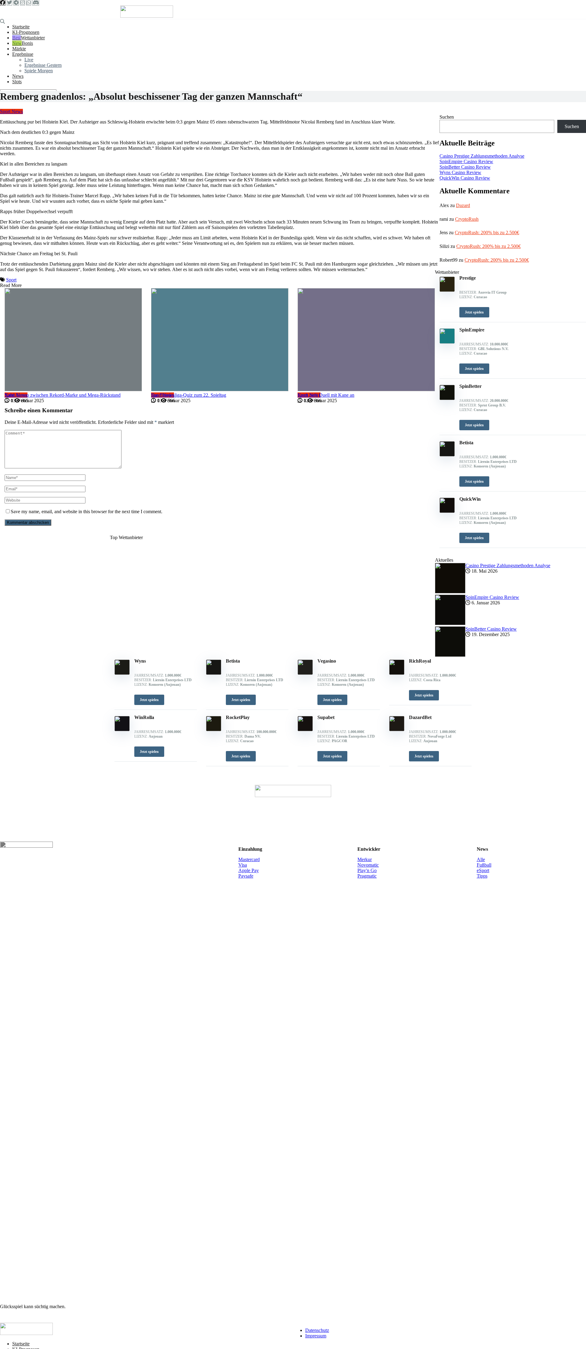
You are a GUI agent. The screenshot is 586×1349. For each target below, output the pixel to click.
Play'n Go (367, 870)
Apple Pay (248, 870)
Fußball (484, 865)
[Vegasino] (305, 673)
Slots (17, 81)
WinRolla (144, 717)
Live (28, 59)
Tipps (482, 875)
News (18, 76)
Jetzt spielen (149, 700)
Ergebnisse (22, 54)
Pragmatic (367, 875)
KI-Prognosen (25, 32)
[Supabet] (305, 729)
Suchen (447, 117)
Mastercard (249, 859)
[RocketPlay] (213, 729)
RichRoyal (420, 661)
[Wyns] (122, 673)
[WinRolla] (122, 729)
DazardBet (420, 717)
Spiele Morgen (38, 70)
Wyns (140, 661)
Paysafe (245, 875)
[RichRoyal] (396, 673)
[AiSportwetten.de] (146, 16)
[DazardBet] (396, 729)
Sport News (11, 111)
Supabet (326, 717)
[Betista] (213, 673)
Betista (233, 661)
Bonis (27, 43)
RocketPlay (238, 717)
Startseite (21, 26)
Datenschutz (317, 1330)
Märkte (19, 48)
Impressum (315, 1335)
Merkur (364, 859)
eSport (483, 870)
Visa (242, 865)
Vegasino (326, 661)
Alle (481, 859)
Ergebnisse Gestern (43, 65)
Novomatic (368, 865)
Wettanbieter (33, 37)
